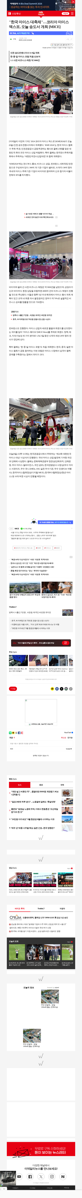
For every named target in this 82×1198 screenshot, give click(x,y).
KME (38, 548)
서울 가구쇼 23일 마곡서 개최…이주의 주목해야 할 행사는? (31, 532)
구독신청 (49, 1188)
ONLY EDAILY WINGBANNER (41, 13)
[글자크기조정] (67, 39)
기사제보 (32, 1188)
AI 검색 (65, 13)
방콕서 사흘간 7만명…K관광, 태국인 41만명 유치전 (32, 315)
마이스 (47, 548)
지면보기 (15, 1188)
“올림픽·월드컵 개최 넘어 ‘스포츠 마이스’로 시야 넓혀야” (30, 538)
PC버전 (66, 1188)
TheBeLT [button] (41, 909)
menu (72, 13)
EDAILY (9, 13)
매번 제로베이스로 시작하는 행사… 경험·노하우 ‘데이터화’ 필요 (32, 535)
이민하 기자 (23, 38)
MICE (57, 548)
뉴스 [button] (19, 785)
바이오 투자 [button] (20, 908)
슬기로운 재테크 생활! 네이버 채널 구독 (41, 214)
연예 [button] (62, 785)
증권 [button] (41, 785)
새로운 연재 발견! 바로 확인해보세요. (40, 217)
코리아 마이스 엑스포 (23, 548)
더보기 (69, 868)
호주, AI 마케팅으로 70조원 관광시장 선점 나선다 (31, 319)
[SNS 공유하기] (71, 39)
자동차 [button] (62, 909)
